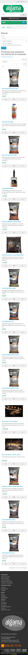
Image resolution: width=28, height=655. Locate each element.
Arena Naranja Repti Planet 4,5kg (10, 388)
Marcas (3, 594)
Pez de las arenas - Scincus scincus (11, 454)
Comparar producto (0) (6, 56)
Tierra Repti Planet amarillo (9, 288)
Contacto (3, 587)
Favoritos (3, 608)
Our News (3, 596)
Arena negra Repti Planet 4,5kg (10, 88)
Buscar (9, 27)
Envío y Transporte (5, 580)
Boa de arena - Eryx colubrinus (10, 421)
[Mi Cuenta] (19, 1)
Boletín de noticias (5, 609)
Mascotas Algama (11, 634)
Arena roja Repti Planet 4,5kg (9, 155)
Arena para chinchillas (7, 122)
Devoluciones (4, 588)
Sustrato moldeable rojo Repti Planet (11, 221)
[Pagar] (25, 1)
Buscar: (3, 36)
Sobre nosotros (5, 578)
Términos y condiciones (7, 583)
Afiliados (3, 599)
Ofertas (3, 601)
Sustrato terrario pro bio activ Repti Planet (12, 255)
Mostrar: (25, 63)
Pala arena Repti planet (8, 188)
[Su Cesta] (23, 1)
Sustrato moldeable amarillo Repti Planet (12, 486)
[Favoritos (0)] (21, 1)
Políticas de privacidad (6, 581)
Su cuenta (3, 605)
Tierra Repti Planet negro (8, 553)
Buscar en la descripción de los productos (12, 45)
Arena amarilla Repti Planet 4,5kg (10, 354)
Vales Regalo (4, 597)
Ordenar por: (24, 59)
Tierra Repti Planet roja (8, 321)
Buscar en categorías (7, 43)
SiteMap (3, 590)
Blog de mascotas (5, 576)
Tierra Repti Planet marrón (8, 519)
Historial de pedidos (6, 606)
